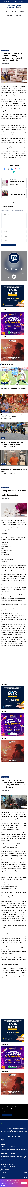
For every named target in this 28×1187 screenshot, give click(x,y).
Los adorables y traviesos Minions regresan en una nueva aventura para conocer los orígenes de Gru (13, 1157)
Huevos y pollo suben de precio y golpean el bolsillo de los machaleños (13, 415)
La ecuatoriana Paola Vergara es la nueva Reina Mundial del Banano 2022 (13, 1163)
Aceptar (24, 1182)
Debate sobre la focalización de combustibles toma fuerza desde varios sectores (14, 1150)
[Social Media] (9, 1136)
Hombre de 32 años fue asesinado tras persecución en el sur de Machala (12, 443)
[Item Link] (14, 376)
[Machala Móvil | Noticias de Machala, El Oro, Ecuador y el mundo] (14, 6)
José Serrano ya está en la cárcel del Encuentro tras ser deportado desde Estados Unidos (14, 469)
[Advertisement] (14, 32)
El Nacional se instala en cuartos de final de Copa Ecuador (13, 1143)
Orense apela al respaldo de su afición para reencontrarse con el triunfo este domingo (13, 387)
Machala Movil (5, 63)
